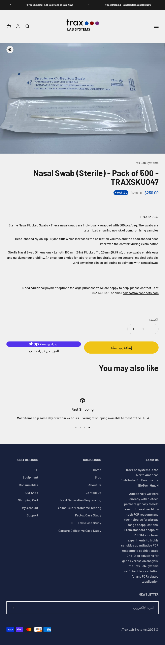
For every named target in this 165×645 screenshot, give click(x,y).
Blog (98, 477)
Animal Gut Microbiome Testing (79, 508)
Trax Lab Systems (146, 162)
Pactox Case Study (88, 515)
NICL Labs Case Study (85, 523)
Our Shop (31, 492)
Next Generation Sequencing (80, 500)
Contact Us (93, 492)
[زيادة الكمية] (133, 329)
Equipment (30, 477)
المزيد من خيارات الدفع (44, 351)
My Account (30, 508)
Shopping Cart (28, 500)
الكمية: (154, 319)
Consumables (28, 485)
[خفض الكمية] (152, 329)
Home (97, 470)
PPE (35, 470)
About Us (94, 485)
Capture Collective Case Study (79, 530)
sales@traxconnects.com (141, 293)
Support (32, 515)
